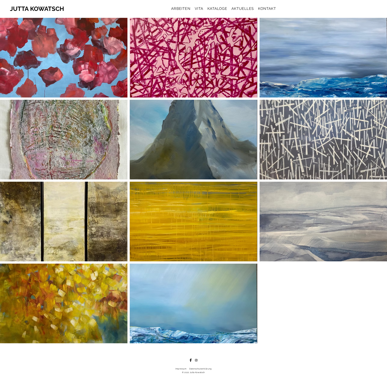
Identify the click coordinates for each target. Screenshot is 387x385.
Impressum (181, 369)
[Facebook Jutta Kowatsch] (190, 360)
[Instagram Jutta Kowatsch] (196, 360)
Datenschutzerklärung (200, 369)
